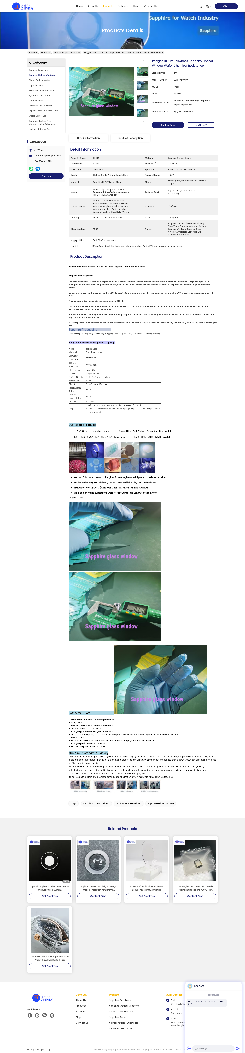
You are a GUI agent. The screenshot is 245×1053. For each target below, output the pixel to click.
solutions (123, 6)
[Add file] (189, 1048)
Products (45, 52)
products (108, 6)
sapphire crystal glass (96, 803)
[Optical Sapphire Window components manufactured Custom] (50, 860)
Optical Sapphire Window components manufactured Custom (50, 888)
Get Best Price (168, 125)
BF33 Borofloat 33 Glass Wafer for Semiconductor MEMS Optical (146, 888)
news (136, 6)
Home (79, 6)
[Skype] (37, 169)
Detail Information (88, 138)
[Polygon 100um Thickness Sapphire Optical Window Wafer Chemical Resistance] (101, 92)
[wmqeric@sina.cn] (51, 1015)
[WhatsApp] (31, 169)
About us (81, 1000)
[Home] (42, 1001)
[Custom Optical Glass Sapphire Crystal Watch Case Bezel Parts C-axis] (50, 930)
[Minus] (238, 986)
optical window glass (128, 803)
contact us (150, 6)
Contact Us (82, 1022)
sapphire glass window (161, 803)
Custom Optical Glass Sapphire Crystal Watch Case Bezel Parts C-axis (50, 958)
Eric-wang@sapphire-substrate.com (54, 155)
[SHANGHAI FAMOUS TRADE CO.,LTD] (22, 6)
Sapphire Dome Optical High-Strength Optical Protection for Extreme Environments (98, 888)
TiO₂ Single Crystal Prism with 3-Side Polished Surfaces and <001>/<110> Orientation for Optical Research (195, 888)
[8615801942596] (37, 1015)
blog (78, 1017)
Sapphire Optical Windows (67, 52)
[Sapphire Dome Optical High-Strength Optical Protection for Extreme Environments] (98, 860)
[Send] (238, 1048)
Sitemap (46, 1049)
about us (93, 6)
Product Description (130, 138)
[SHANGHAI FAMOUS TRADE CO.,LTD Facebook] (29, 1015)
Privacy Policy (34, 1049)
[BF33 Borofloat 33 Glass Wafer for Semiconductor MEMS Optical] (147, 860)
